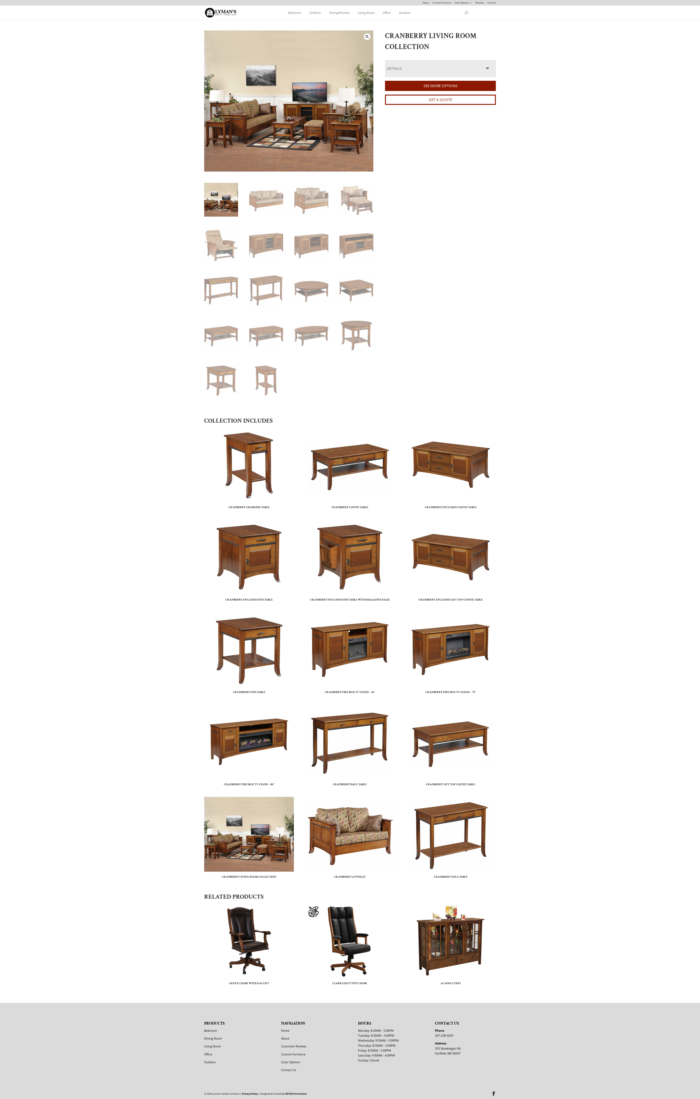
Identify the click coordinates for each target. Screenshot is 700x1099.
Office (387, 13)
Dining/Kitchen (339, 13)
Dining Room (213, 1038)
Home (285, 1031)
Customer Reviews (293, 1046)
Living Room (366, 13)
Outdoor (405, 13)
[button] (367, 36)
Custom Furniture (441, 3)
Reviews (480, 3)
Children (315, 13)
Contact (491, 3)
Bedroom (294, 13)
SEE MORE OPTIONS (440, 85)
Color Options (461, 3)
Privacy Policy (250, 1093)
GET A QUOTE (440, 99)
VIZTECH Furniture (296, 1093)
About (426, 3)
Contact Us (288, 1070)
